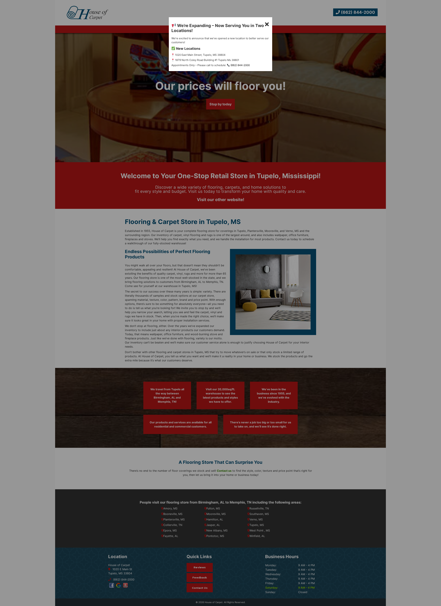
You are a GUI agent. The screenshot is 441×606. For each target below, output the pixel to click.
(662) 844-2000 (240, 65)
